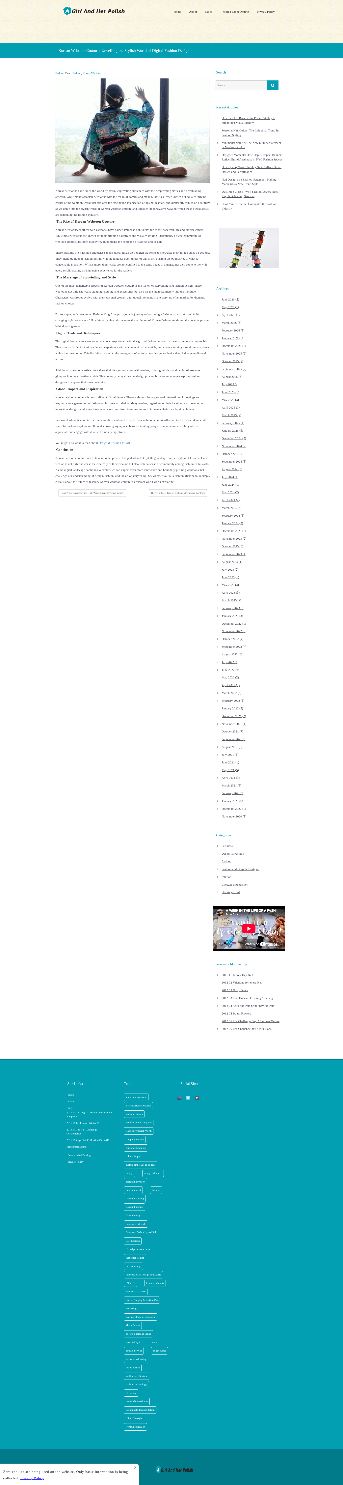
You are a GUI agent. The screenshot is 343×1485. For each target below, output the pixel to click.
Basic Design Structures (138, 1105)
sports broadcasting (136, 1359)
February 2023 (231, 608)
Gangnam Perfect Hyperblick (141, 1232)
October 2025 (230, 361)
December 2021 (232, 716)
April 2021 (228, 777)
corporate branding (136, 1147)
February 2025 (231, 423)
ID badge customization (138, 1249)
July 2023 (228, 569)
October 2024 (230, 453)
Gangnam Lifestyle (136, 1223)
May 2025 (228, 399)
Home (177, 11)
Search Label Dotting (236, 11)
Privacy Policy (266, 11)
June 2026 (228, 299)
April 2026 (228, 315)
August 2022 (230, 654)
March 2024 (229, 507)
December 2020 (232, 808)
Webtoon (96, 73)
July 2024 (228, 477)
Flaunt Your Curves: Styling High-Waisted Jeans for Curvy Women (92, 493)
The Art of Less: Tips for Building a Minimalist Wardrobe (178, 493)
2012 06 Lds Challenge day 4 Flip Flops (247, 1028)
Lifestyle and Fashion (235, 884)
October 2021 (230, 731)
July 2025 (228, 384)
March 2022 (229, 693)
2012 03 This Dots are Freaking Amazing (247, 998)
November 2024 (232, 446)
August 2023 (230, 561)
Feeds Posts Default (76, 1146)
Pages (209, 11)
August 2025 (230, 376)
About (193, 11)
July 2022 (228, 662)
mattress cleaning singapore (140, 1316)
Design (129, 1173)
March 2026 (229, 322)
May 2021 (228, 770)
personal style (133, 1342)
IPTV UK (130, 1283)
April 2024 (228, 500)
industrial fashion (135, 1257)
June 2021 (228, 762)
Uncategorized (231, 892)
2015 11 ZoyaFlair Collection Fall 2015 (88, 1140)
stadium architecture (136, 1376)
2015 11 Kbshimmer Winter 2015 (84, 1123)
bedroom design (134, 1113)
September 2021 (232, 739)
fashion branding (135, 1198)
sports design (133, 1367)
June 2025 (228, 392)
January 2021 (230, 801)
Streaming (131, 1392)
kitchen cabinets (155, 1283)
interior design (133, 1266)
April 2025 (228, 407)
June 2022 (228, 669)
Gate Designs (133, 1240)
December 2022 (232, 623)
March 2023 (229, 600)
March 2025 (229, 415)
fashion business (134, 1206)
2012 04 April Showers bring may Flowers (248, 1005)
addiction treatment (136, 1097)
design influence (153, 1173)
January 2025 (230, 430)
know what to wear (136, 1291)
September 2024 (232, 461)
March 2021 (229, 785)
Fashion (59, 73)
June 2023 (228, 577)
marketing (131, 1308)
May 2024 (228, 492)
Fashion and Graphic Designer (240, 869)
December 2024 (232, 438)
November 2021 (232, 724)
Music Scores (133, 1325)
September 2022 (232, 646)
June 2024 (228, 484)
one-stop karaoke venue (138, 1333)
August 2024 (230, 469)
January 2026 (230, 338)
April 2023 (228, 592)
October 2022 (230, 639)
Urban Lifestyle (134, 1418)
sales (154, 1342)
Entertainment (133, 1189)
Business (227, 845)
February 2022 (231, 700)
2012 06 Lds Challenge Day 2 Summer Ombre (250, 1021)
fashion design (133, 1215)
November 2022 (232, 631)
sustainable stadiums (137, 1401)
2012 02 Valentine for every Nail (242, 982)
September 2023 (232, 554)
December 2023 (232, 530)
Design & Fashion (233, 853)
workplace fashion (135, 1426)
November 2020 (232, 816)
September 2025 (232, 369)
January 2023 (230, 615)
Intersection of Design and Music (143, 1274)
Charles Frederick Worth (139, 1130)
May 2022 (228, 677)
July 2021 (228, 754)
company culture (135, 1139)
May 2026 (228, 307)
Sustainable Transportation (140, 1409)
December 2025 (232, 345)
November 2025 (232, 353)
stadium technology (136, 1384)
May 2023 (228, 584)
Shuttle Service (134, 1350)
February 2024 (231, 515)
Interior (226, 876)
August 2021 (230, 747)
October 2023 (230, 546)
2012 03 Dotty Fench (235, 990)
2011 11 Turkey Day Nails (238, 975)
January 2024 (230, 523)
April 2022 (228, 685)
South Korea (159, 1350)
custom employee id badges (140, 1164)
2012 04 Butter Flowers (236, 1013)
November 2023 (232, 538)
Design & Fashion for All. (115, 442)
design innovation (135, 1181)
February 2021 (231, 793)
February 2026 (231, 330)
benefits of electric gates (139, 1122)
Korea (86, 73)
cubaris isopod (133, 1156)
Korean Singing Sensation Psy (142, 1300)
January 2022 (230, 708)
